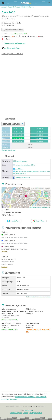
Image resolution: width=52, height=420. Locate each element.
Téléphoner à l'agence (20, 161)
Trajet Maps (40, 221)
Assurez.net (29, 410)
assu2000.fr (18, 169)
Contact (25, 413)
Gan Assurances (32, 323)
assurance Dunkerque (9, 399)
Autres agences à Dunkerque (12, 54)
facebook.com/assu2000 (22, 177)
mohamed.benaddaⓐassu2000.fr (25, 165)
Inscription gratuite (36, 413)
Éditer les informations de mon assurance (38, 296)
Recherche (49, 3)
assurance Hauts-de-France (25, 397)
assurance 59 (41, 397)
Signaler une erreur (8, 150)
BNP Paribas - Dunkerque (11, 323)
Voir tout (4, 251)
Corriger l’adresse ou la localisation (40, 207)
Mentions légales (16, 413)
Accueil (3, 3)
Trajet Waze (14, 221)
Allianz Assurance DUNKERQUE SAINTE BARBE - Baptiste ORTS (14, 311)
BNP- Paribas (31, 309)
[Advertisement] (26, 85)
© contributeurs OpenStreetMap (40, 188)
